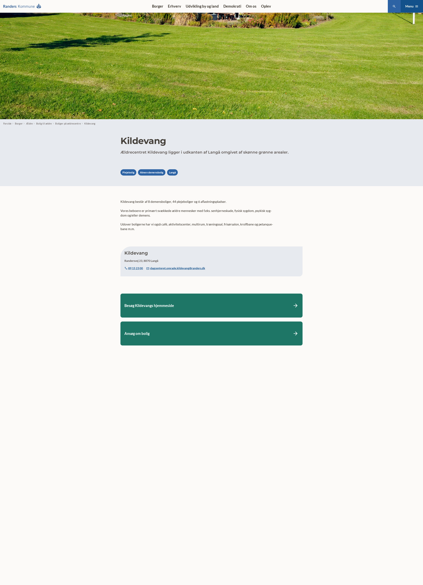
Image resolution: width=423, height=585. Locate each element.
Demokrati (232, 6)
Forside (7, 123)
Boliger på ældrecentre (68, 123)
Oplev (266, 6)
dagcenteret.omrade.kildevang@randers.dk (177, 268)
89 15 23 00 (135, 268)
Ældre (29, 123)
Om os (251, 6)
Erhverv (174, 6)
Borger (157, 6)
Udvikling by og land (202, 6)
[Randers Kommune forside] (23, 6)
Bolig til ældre (44, 123)
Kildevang (89, 123)
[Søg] (394, 6)
